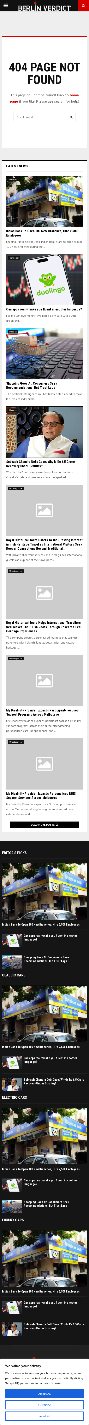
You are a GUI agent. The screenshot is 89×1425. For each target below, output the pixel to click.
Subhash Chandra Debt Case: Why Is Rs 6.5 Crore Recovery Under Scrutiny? (40, 464)
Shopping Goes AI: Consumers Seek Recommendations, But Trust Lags (31, 385)
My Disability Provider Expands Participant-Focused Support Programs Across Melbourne (42, 712)
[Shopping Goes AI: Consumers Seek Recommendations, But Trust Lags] (44, 353)
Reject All (44, 1416)
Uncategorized (16, 488)
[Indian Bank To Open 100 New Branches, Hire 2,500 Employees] (44, 201)
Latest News (17, 166)
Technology (14, 257)
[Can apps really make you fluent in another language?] (44, 279)
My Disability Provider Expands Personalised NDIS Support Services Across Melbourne (41, 796)
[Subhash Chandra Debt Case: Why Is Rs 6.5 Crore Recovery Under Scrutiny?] (44, 432)
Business (13, 179)
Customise (44, 1405)
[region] (44, 1392)
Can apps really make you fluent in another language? (44, 309)
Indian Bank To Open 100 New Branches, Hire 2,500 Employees (41, 924)
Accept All (44, 1394)
